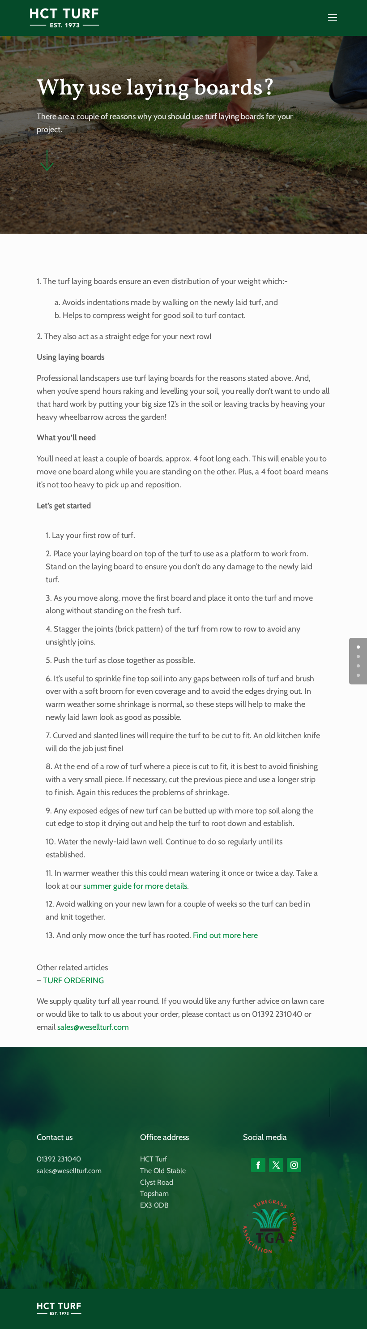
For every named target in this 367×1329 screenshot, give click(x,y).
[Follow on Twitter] (276, 1165)
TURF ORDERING (73, 980)
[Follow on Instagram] (294, 1165)
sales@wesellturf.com (93, 1027)
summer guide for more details (135, 886)
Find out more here (225, 935)
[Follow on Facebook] (258, 1165)
